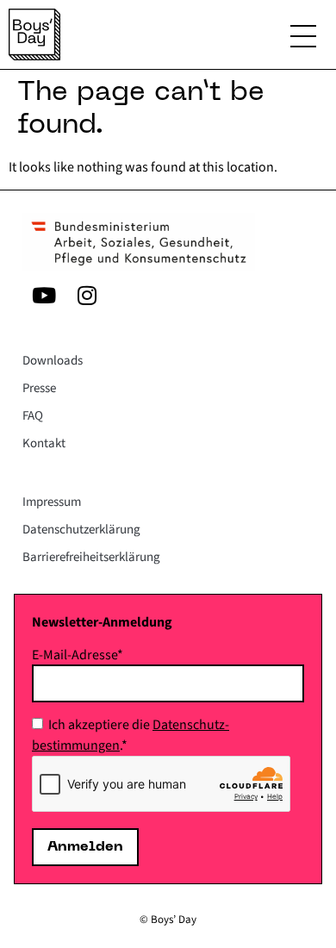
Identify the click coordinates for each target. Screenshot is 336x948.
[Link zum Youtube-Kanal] (43, 294)
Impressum (51, 502)
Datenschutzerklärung (81, 530)
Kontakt (43, 443)
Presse (39, 388)
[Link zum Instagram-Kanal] (87, 294)
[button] (302, 39)
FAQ (32, 416)
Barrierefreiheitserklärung (91, 557)
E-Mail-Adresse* (77, 655)
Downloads (52, 361)
